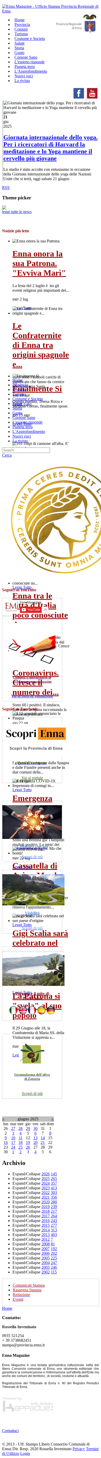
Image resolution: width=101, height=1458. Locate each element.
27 (13, 1128)
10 (13, 1138)
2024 (45, 1183)
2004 (45, 1262)
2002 (45, 1272)
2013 (45, 1234)
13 (35, 1138)
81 (53, 1244)
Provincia (20, 385)
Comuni (19, 389)
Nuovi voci (21, 436)
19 (28, 1142)
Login (25, 1453)
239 (54, 1206)
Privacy (79, 1449)
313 (54, 1230)
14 (43, 1138)
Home (17, 380)
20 (35, 1142)
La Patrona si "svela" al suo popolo (37, 1005)
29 (28, 1128)
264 (54, 1216)
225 (54, 1258)
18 (20, 1142)
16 (6, 1142)
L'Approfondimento (28, 431)
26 (28, 1147)
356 (54, 1197)
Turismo (19, 394)
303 (54, 1192)
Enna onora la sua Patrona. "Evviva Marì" (39, 263)
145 (54, 1174)
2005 (45, 1258)
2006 (45, 1253)
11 (21, 1138)
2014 (45, 1230)
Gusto (17, 413)
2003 (45, 1267)
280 (54, 1202)
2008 (45, 1244)
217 (54, 1211)
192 (54, 1248)
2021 (45, 1197)
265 (54, 1178)
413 (54, 1188)
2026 (45, 1174)
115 (54, 1272)
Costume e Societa (30, 38)
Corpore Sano (23, 417)
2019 (45, 1206)
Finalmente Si (37, 388)
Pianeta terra (22, 427)
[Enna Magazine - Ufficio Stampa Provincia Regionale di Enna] (50, 11)
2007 (45, 1248)
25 (20, 1147)
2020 (45, 1202)
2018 (45, 1211)
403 (54, 1234)
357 (54, 1183)
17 (13, 1142)
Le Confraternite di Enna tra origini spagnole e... (40, 345)
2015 (45, 1225)
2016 (45, 1220)
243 (54, 1220)
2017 (45, 1216)
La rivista (22, 80)
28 (20, 1128)
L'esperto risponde (27, 422)
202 (54, 1253)
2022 (45, 1192)
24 (13, 1147)
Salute (17, 403)
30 (35, 1128)
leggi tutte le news (17, 211)
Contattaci (10, 1430)
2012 (45, 1239)
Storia (17, 408)
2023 (45, 1188)
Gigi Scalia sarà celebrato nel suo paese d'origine (40, 947)
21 (43, 1142)
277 (54, 1225)
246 (54, 1267)
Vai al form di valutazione (32, 696)
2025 (45, 1178)
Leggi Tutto (22, 587)
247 (54, 1262)
